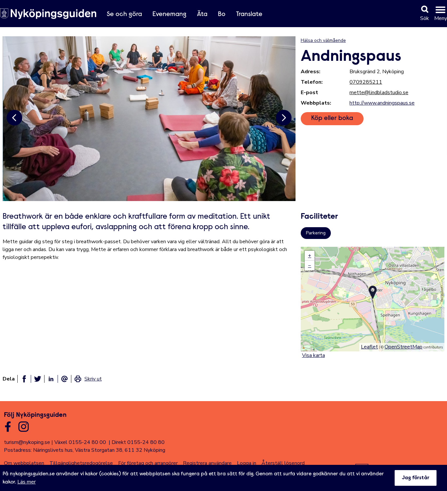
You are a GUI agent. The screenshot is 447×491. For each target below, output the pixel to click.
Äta (202, 14)
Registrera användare (207, 463)
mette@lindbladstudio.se (378, 92)
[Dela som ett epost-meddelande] (64, 379)
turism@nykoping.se (27, 442)
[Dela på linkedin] (51, 379)
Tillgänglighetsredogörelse (81, 463)
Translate (249, 14)
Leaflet (369, 346)
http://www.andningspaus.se (382, 103)
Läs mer (26, 481)
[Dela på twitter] (38, 379)
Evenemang (169, 14)
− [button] (309, 265)
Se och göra (124, 14)
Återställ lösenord (283, 463)
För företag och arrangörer (148, 463)
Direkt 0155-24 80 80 (138, 442)
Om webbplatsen (24, 463)
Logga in (246, 463)
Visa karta (313, 355)
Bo (221, 14)
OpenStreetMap (403, 346)
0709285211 (365, 82)
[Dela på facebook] (24, 379)
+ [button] (309, 255)
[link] (88, 379)
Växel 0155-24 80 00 (80, 442)
